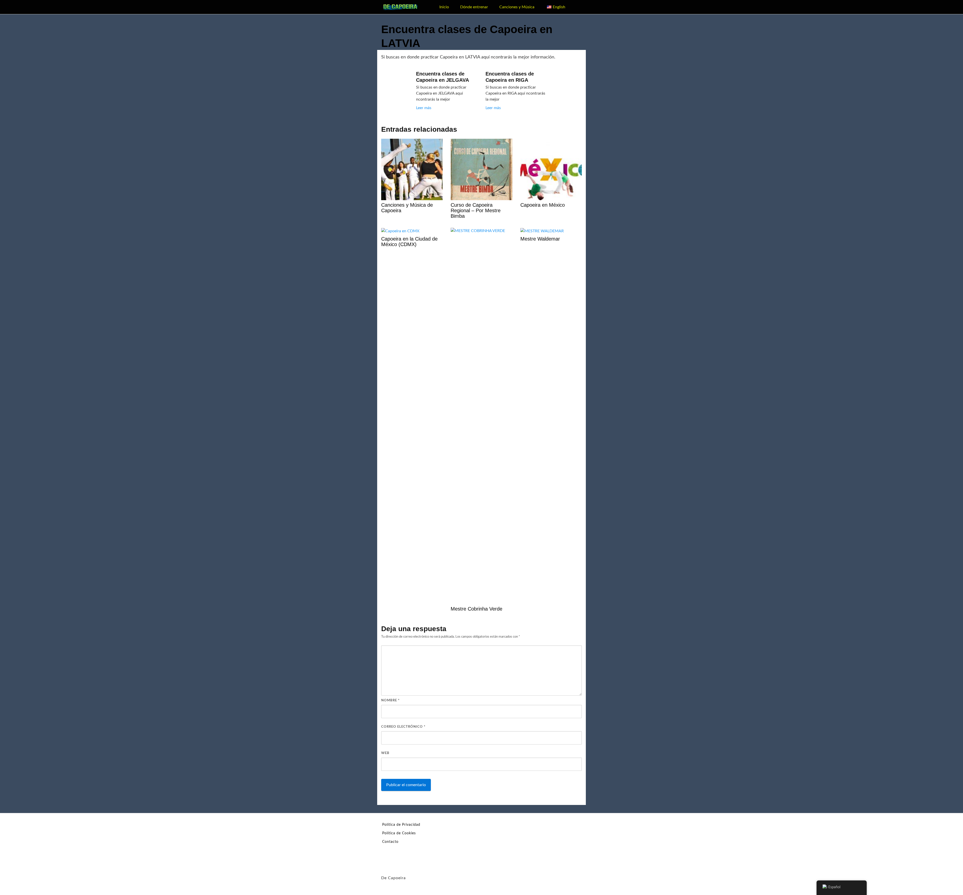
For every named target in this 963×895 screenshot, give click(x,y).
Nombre (390, 700)
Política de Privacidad (401, 825)
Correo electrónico (403, 726)
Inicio (444, 7)
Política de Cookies (399, 833)
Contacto (390, 842)
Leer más (423, 108)
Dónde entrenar (474, 7)
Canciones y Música (516, 7)
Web (385, 753)
